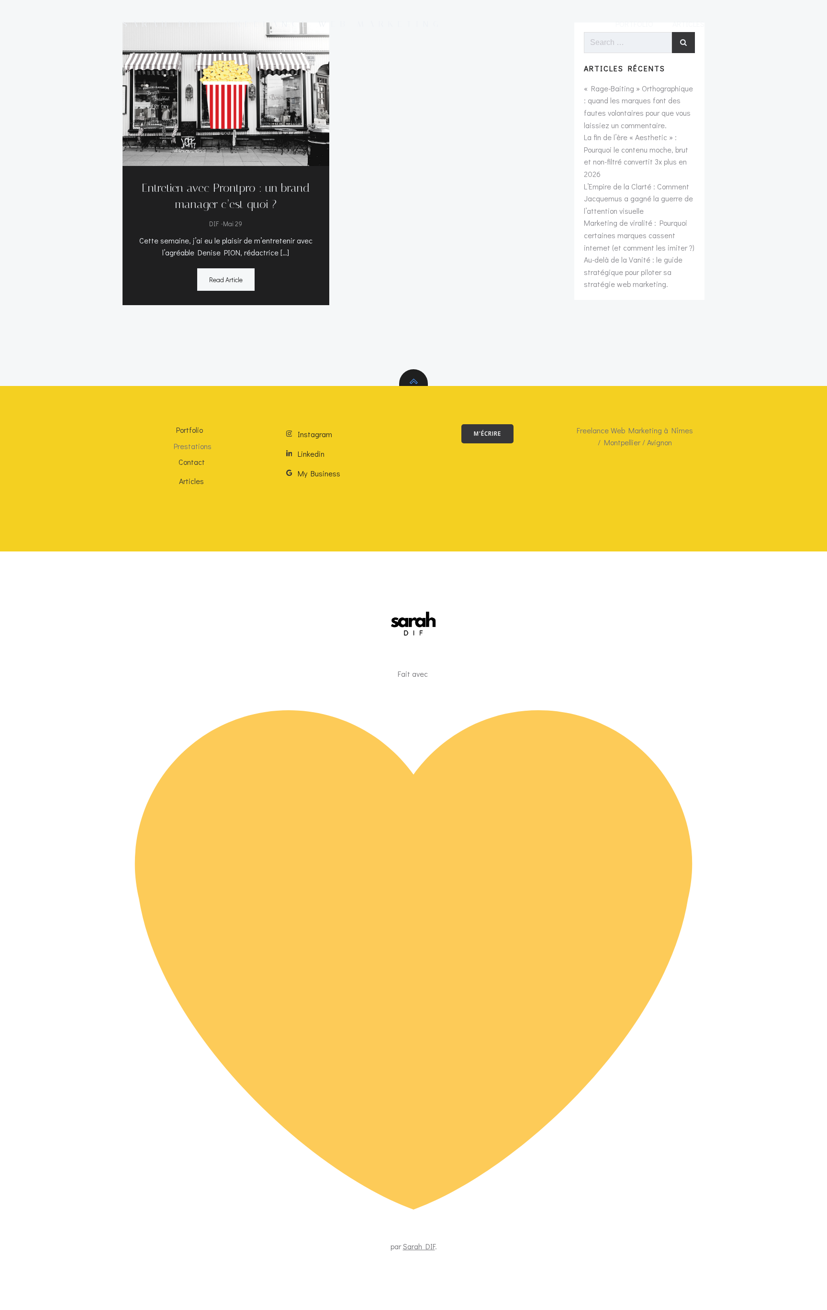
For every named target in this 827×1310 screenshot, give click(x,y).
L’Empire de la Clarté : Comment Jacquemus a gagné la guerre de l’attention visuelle (638, 198)
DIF (214, 223)
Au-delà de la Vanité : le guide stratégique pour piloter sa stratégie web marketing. (633, 271)
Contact (192, 462)
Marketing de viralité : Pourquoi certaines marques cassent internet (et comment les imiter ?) (639, 235)
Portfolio (634, 24)
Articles (688, 24)
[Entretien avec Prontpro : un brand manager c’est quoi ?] (226, 93)
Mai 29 (232, 223)
